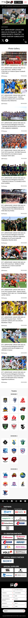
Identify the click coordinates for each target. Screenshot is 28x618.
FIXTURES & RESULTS (19, 589)
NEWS (16, 595)
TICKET (19, 2)
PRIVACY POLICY (5, 606)
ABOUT (16, 603)
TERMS (16, 606)
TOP (2, 6)
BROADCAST (4, 603)
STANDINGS (4, 592)
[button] (1, 16)
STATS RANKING (18, 592)
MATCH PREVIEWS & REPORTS (6, 599)
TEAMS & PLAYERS (5, 595)
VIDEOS (16, 599)
